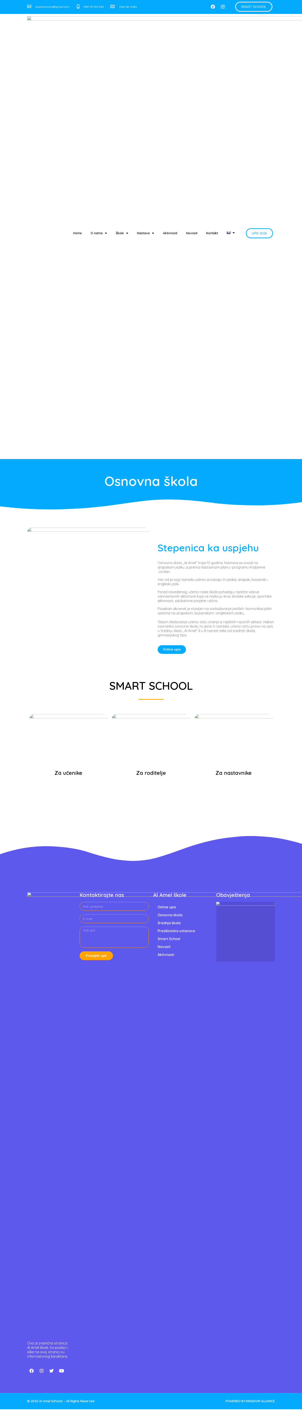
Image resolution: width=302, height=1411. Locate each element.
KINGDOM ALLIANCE (260, 1401)
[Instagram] (222, 6)
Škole (120, 233)
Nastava (143, 233)
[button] (253, 7)
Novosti (191, 233)
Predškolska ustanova (176, 931)
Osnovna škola (170, 915)
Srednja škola (169, 923)
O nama (97, 233)
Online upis (167, 907)
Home (77, 233)
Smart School (169, 939)
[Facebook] (212, 6)
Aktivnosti (170, 233)
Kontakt (212, 233)
